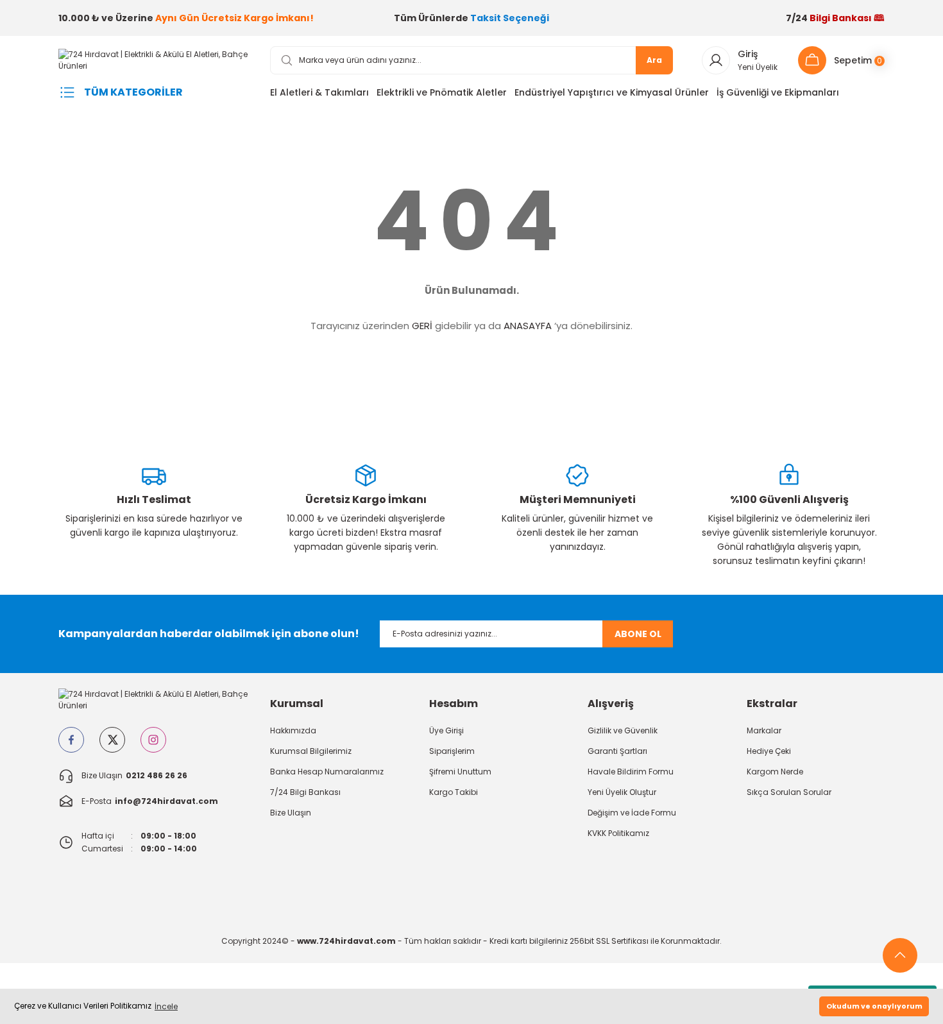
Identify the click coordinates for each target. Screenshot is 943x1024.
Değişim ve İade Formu (632, 812)
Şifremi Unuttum (460, 771)
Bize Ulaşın (290, 812)
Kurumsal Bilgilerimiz (311, 751)
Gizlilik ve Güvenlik (623, 730)
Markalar (764, 730)
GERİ (422, 325)
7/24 (835, 18)
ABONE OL (638, 633)
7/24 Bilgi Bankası (305, 792)
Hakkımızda (293, 730)
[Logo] (154, 59)
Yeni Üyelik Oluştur (622, 792)
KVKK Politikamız (618, 833)
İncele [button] (166, 1006)
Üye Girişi (446, 730)
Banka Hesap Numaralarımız (327, 771)
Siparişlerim (452, 751)
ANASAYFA (528, 325)
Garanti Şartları (617, 751)
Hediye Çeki (769, 751)
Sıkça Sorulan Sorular (789, 792)
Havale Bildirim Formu (631, 771)
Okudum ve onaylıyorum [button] (874, 1006)
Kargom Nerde (775, 771)
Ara (654, 60)
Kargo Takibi (453, 792)
